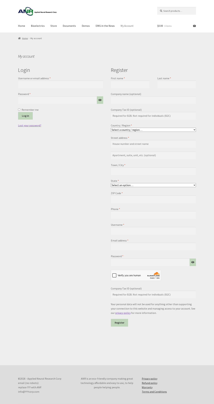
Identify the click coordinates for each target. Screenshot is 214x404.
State (115, 180)
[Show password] (100, 100)
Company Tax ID (126, 109)
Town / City (118, 165)
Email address (124, 240)
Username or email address (39, 78)
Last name (164, 78)
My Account (127, 25)
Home (21, 25)
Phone (115, 209)
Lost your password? (29, 125)
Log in (25, 115)
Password (29, 94)
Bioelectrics (38, 25)
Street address (120, 137)
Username (122, 224)
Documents (69, 25)
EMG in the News (105, 25)
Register (119, 322)
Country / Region (121, 125)
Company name (126, 94)
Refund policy (149, 383)
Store (53, 25)
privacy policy (123, 313)
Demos (86, 25)
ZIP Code (117, 193)
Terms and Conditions (154, 391)
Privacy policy (149, 378)
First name (118, 78)
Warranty (147, 387)
